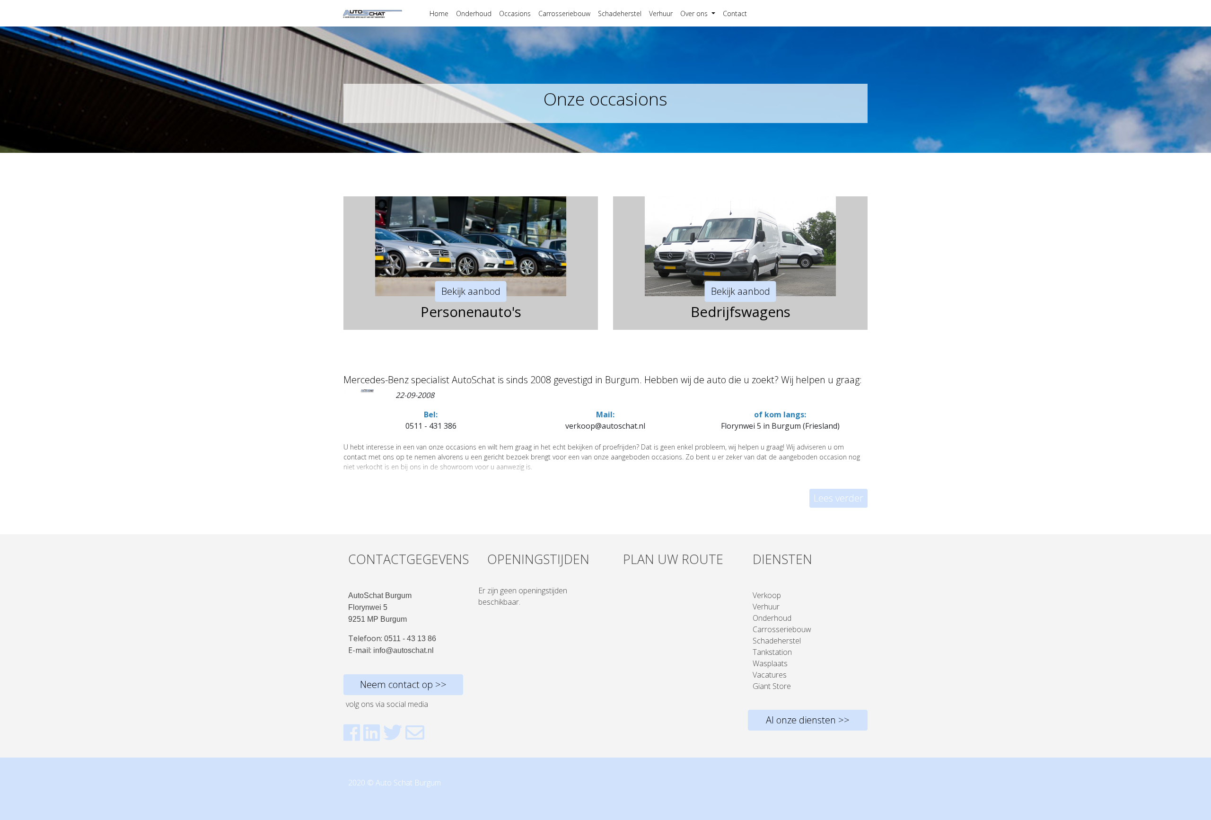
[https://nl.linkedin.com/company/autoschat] (371, 732)
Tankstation (772, 652)
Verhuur (661, 13)
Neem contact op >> (403, 684)
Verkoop (767, 595)
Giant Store (772, 686)
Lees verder (838, 498)
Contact (735, 13)
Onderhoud (473, 13)
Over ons (695, 13)
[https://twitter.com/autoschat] (392, 732)
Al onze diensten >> (808, 720)
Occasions (515, 13)
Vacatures (770, 675)
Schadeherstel (619, 13)
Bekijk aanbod (470, 291)
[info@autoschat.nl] (414, 732)
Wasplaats (770, 663)
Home (439, 13)
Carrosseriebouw (564, 13)
